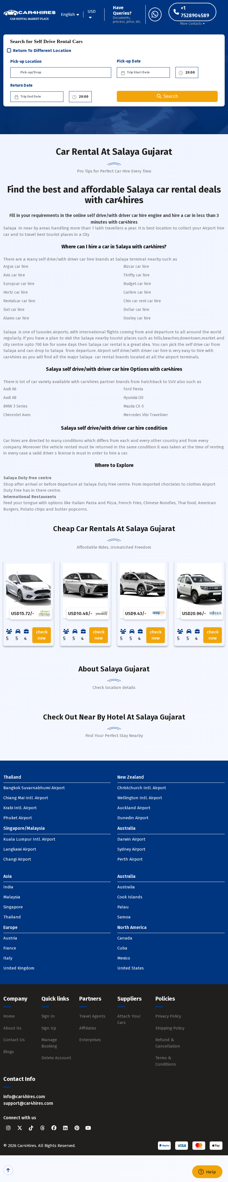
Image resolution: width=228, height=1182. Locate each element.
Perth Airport (130, 859)
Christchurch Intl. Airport (141, 787)
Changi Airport (17, 859)
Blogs (8, 1051)
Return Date (21, 85)
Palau (123, 906)
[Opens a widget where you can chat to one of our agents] (207, 1172)
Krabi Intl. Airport (20, 807)
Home (9, 1016)
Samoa (124, 916)
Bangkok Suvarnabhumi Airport (34, 787)
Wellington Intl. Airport (139, 797)
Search (170, 96)
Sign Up (48, 1028)
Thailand (12, 916)
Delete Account (56, 1057)
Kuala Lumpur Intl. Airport (29, 839)
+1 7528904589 (195, 12)
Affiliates (87, 1028)
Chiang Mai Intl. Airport (25, 797)
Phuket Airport (17, 817)
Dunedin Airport (132, 817)
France (9, 948)
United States (130, 968)
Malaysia (11, 896)
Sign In (48, 1016)
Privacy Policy (168, 1016)
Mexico (123, 958)
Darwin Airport (131, 839)
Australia (126, 886)
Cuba (122, 948)
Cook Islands (129, 896)
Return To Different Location (42, 50)
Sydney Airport (131, 849)
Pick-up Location (25, 61)
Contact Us (14, 1039)
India (8, 886)
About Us (12, 1028)
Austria (10, 938)
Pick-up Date (129, 61)
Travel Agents (92, 1016)
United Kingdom (18, 968)
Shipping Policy (169, 1028)
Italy (7, 958)
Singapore (13, 906)
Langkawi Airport (19, 849)
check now (42, 635)
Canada (124, 938)
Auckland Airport (133, 807)
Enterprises (90, 1039)
